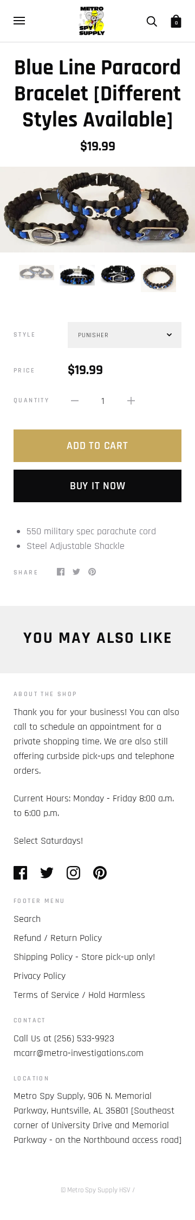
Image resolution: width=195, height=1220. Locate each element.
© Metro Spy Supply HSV (96, 1190)
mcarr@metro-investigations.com (79, 1053)
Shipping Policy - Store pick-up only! (84, 957)
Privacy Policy (40, 976)
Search (27, 919)
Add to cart (97, 446)
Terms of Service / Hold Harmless (79, 995)
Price (24, 370)
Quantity (31, 400)
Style (25, 335)
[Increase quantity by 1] (131, 400)
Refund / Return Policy (58, 938)
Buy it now (98, 486)
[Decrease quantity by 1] (75, 400)
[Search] (151, 21)
